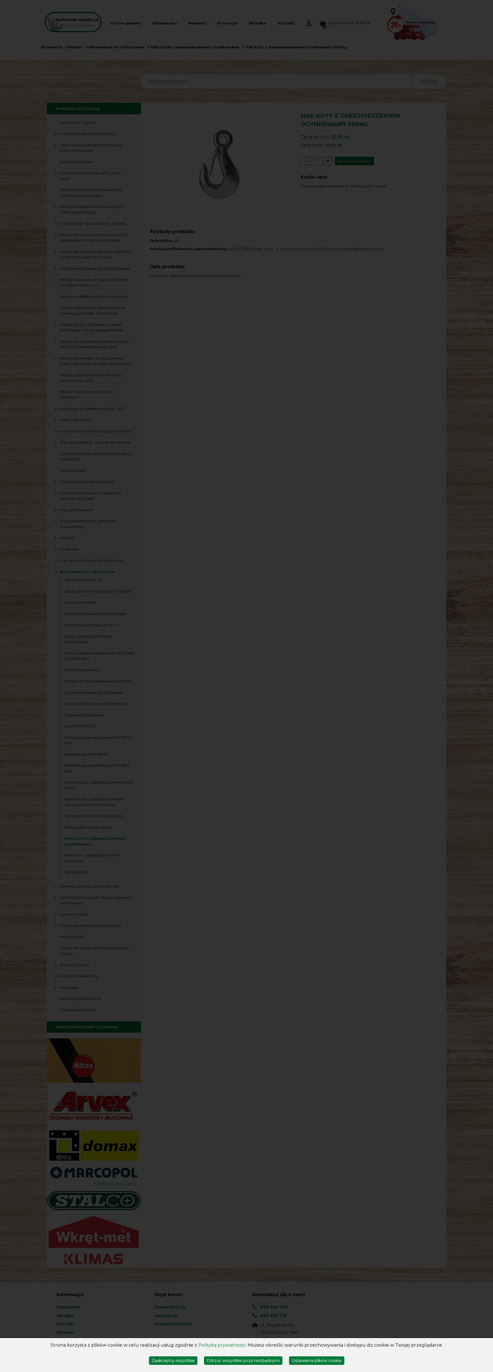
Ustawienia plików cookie (317, 1360)
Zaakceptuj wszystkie (173, 1360)
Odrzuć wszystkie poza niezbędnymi (243, 1360)
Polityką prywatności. (222, 1345)
